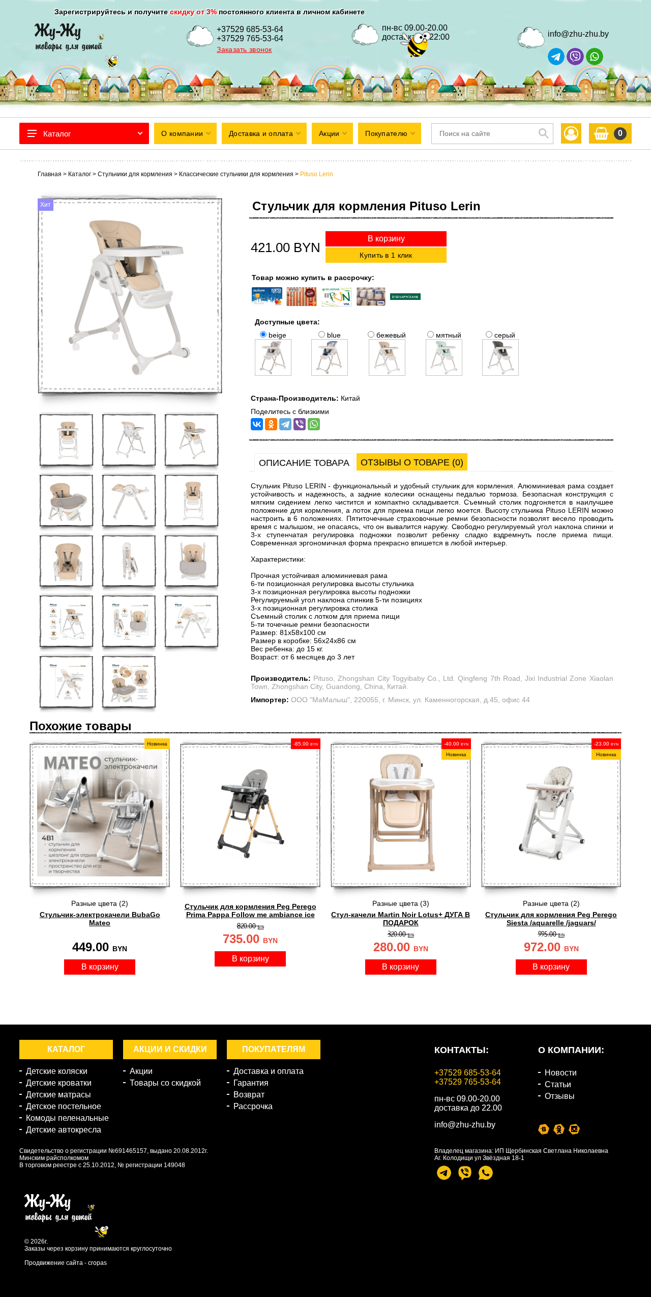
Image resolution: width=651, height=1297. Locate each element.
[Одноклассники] (271, 424)
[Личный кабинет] (571, 133)
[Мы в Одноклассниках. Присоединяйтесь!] (559, 1129)
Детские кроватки (59, 1083)
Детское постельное (63, 1106)
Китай (350, 398)
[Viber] (299, 424)
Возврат (248, 1094)
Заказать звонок (244, 49)
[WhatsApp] (314, 424)
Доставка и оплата (268, 1071)
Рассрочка (253, 1106)
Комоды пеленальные (67, 1118)
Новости (561, 1072)
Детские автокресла (63, 1129)
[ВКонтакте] (257, 424)
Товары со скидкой (165, 1083)
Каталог (57, 133)
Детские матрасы (58, 1094)
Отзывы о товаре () (412, 462)
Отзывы (560, 1096)
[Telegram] (285, 424)
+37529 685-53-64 (250, 29)
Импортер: (270, 700)
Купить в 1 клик (386, 255)
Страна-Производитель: (295, 398)
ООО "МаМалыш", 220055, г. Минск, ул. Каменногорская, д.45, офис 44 (410, 700)
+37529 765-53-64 (250, 38)
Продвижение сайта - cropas (65, 1262)
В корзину (386, 238)
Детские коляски (56, 1071)
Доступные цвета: (287, 322)
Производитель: (281, 678)
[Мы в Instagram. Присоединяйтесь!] (574, 1129)
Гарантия (251, 1083)
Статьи (558, 1084)
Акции (141, 1071)
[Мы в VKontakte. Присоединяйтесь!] (543, 1129)
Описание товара (304, 463)
